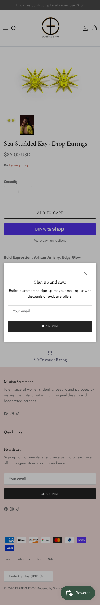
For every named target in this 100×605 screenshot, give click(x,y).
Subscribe (49, 326)
